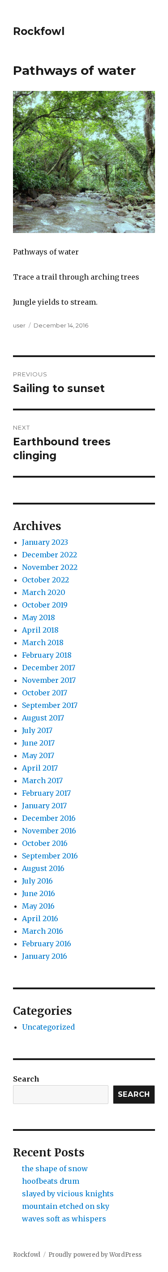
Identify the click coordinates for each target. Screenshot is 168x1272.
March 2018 (43, 642)
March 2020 (43, 592)
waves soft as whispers (64, 1218)
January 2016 (44, 956)
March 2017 (42, 780)
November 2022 (50, 567)
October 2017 (44, 692)
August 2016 (43, 868)
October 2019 (45, 604)
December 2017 (48, 667)
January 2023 (45, 542)
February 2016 (46, 943)
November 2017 (49, 680)
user (19, 325)
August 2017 (43, 717)
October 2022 (45, 579)
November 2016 (49, 830)
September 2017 (50, 705)
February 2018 (47, 655)
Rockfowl (39, 31)
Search (26, 1078)
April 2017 (40, 767)
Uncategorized (48, 1026)
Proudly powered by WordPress (95, 1255)
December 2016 (49, 818)
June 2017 (38, 742)
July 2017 (37, 730)
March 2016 (42, 931)
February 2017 (46, 793)
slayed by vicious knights (68, 1193)
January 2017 (44, 805)
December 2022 (49, 554)
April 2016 (40, 918)
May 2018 (38, 617)
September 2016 (50, 855)
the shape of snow (55, 1168)
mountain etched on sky (65, 1206)
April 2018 (40, 629)
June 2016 (38, 893)
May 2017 (38, 755)
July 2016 (37, 880)
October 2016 (45, 843)
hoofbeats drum (50, 1181)
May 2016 (38, 905)
